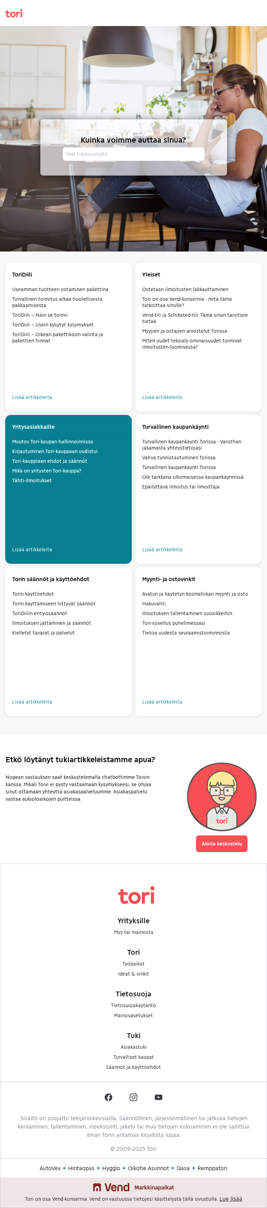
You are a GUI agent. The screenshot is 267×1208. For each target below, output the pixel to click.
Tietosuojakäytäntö (133, 1005)
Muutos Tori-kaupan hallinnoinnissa (52, 441)
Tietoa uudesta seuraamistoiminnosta (186, 633)
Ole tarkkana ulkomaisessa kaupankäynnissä (193, 477)
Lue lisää (230, 1198)
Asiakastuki (134, 1047)
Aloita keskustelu (222, 844)
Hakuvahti (154, 603)
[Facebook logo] (108, 1097)
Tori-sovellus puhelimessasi (173, 623)
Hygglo (111, 1168)
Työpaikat (133, 964)
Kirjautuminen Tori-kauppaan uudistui (55, 451)
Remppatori (212, 1168)
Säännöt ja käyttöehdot (133, 1067)
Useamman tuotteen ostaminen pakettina (60, 289)
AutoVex (50, 1168)
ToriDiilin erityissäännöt (39, 613)
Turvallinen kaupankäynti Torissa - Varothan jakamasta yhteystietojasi (191, 445)
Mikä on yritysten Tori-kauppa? (46, 471)
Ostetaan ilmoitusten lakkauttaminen (185, 289)
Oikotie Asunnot (148, 1168)
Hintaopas (81, 1168)
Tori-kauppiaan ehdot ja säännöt (49, 461)
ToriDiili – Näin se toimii (40, 315)
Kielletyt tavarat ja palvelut (43, 633)
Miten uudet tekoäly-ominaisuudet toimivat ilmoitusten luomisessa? (192, 344)
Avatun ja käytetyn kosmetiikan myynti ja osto (195, 594)
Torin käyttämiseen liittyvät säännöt (54, 603)
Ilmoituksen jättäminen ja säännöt (51, 623)
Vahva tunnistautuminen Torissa (179, 457)
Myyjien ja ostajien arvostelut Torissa (184, 331)
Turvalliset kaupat (133, 1057)
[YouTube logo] (158, 1097)
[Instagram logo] (133, 1097)
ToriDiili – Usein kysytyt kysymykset (53, 324)
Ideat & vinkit (133, 974)
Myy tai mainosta (133, 932)
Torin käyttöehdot (33, 594)
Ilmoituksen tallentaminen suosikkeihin (187, 613)
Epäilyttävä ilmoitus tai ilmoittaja (181, 487)
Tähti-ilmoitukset (32, 480)
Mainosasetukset (133, 1015)
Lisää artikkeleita (32, 397)
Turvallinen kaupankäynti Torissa (179, 467)
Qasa (183, 1168)
